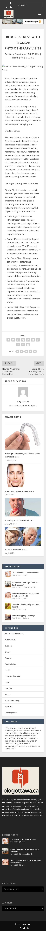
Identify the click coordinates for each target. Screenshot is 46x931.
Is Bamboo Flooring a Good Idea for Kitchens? (25, 583)
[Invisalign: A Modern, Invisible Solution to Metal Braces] (23, 436)
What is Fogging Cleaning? (23, 615)
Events (7, 652)
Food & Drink (10, 664)
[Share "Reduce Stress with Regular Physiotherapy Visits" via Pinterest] (28, 339)
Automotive (10, 640)
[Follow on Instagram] (11, 7)
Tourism (8, 706)
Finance (8, 658)
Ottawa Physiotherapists (16, 190)
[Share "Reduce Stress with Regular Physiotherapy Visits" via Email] (23, 344)
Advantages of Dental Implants (19, 520)
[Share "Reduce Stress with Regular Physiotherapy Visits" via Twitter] (13, 339)
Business (26, 618)
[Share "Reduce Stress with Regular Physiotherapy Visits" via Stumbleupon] (18, 344)
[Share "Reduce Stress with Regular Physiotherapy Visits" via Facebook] (8, 339)
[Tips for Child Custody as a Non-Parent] (8, 606)
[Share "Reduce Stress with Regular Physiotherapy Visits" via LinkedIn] (32, 339)
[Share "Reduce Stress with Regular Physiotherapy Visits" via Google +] (18, 339)
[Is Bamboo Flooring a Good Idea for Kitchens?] (8, 584)
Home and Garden (29, 587)
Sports (7, 694)
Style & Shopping (12, 700)
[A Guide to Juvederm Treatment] (23, 475)
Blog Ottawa (20, 54)
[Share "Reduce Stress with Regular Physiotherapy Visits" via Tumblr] (23, 339)
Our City (8, 688)
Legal (24, 609)
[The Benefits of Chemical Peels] (8, 574)
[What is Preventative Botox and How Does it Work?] (8, 595)
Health (15, 57)
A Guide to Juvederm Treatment (19, 491)
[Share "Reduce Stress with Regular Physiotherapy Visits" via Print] (28, 344)
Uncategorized (11, 713)
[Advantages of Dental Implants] (23, 507)
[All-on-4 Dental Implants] (23, 536)
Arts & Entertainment (14, 634)
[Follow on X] (6, 7)
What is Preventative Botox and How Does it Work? (25, 594)
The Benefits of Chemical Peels (25, 572)
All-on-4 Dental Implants (16, 549)
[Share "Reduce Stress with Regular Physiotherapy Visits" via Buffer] (37, 339)
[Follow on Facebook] (10, 3)
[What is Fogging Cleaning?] (8, 617)
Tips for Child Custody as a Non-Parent (26, 605)
